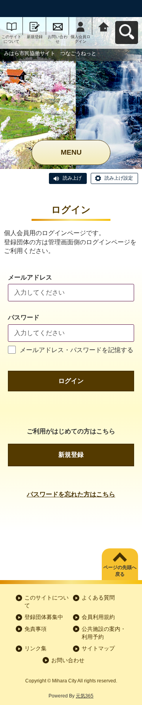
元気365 (84, 696)
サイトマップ (98, 648)
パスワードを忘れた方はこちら (71, 494)
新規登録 (35, 36)
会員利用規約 (98, 617)
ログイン (71, 380)
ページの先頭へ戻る (119, 571)
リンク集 (35, 648)
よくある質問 (98, 597)
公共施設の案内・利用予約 (104, 633)
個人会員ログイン (80, 39)
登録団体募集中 (43, 617)
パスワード (23, 317)
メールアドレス (30, 277)
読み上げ (72, 178)
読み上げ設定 (119, 178)
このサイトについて (11, 39)
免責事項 (35, 629)
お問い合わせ (57, 39)
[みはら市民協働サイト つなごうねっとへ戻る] (103, 26)
